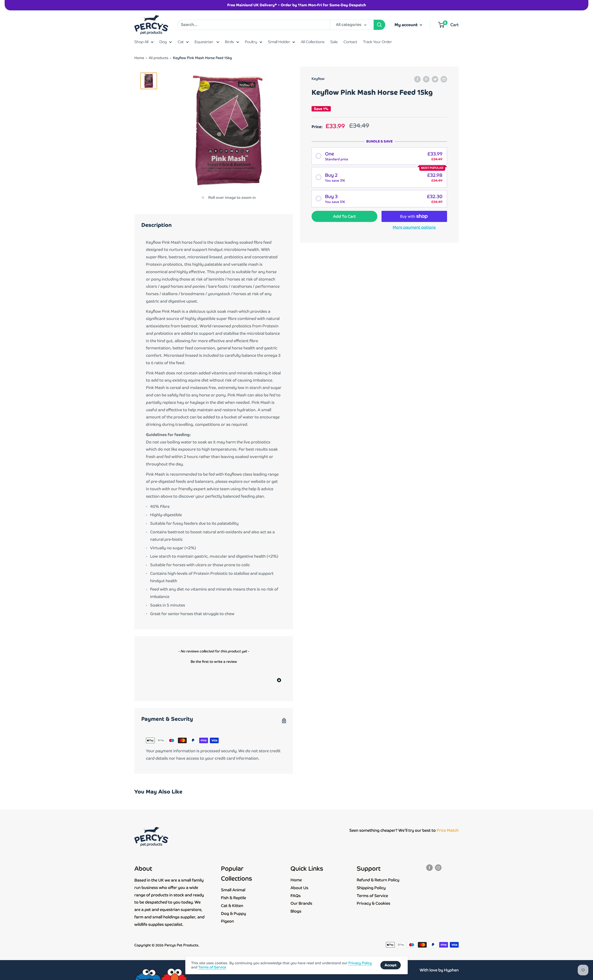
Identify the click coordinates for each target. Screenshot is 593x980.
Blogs (295, 911)
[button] (379, 156)
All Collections (313, 41)
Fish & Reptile (233, 897)
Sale (334, 41)
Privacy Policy (360, 963)
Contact (350, 41)
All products (158, 58)
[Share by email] (444, 79)
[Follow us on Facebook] (429, 867)
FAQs (295, 895)
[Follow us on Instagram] (438, 867)
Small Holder (279, 41)
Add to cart (344, 216)
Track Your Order (377, 41)
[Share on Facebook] (417, 79)
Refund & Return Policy (378, 879)
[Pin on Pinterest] (426, 79)
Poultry (251, 41)
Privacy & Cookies (373, 903)
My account (406, 24)
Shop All (141, 41)
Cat (181, 41)
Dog (163, 41)
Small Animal (233, 889)
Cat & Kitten (232, 905)
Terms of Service (372, 895)
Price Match (448, 830)
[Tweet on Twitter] (435, 79)
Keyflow (318, 78)
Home (139, 58)
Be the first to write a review (214, 661)
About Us (299, 887)
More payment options (414, 227)
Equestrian (204, 41)
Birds (229, 41)
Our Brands (301, 903)
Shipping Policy (371, 887)
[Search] (379, 25)
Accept (391, 965)
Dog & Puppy (233, 913)
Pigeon (227, 921)
